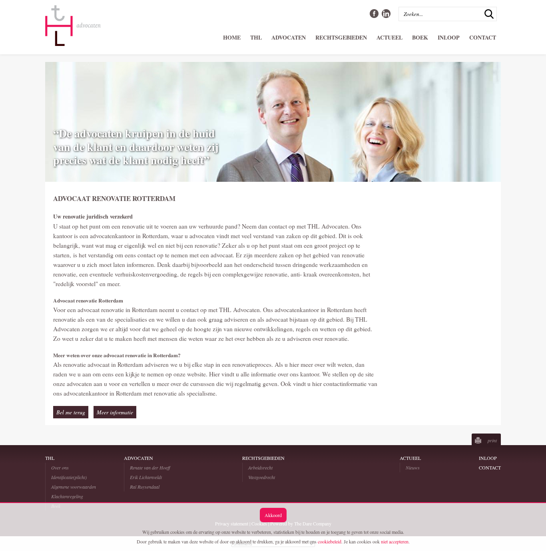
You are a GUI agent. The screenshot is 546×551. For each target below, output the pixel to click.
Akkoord (273, 515)
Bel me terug (70, 412)
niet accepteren (395, 541)
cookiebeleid (329, 541)
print (492, 440)
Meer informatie (115, 412)
